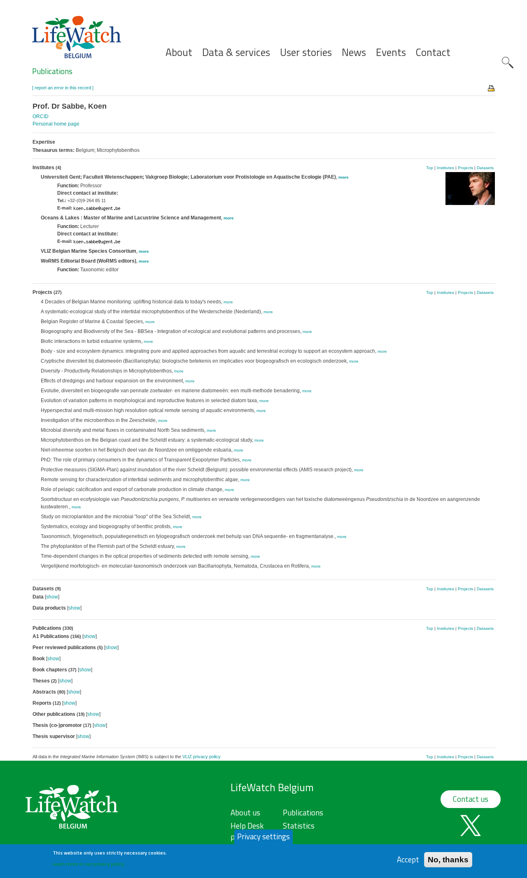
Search (507, 62)
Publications (52, 71)
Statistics (299, 825)
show (52, 597)
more (343, 177)
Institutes (445, 167)
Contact (433, 52)
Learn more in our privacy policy (88, 864)
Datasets (485, 167)
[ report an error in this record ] (62, 87)
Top (429, 167)
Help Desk (247, 825)
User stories (306, 52)
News (354, 52)
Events (391, 52)
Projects (465, 167)
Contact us (470, 799)
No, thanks (448, 859)
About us (245, 812)
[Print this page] (491, 87)
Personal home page (56, 124)
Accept (408, 859)
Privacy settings (263, 836)
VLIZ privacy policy (201, 756)
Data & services (236, 52)
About (179, 52)
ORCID (41, 116)
